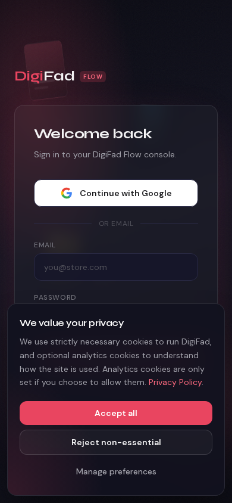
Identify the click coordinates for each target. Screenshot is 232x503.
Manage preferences (116, 471)
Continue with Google (126, 193)
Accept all (116, 413)
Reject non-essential (116, 442)
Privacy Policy (175, 382)
